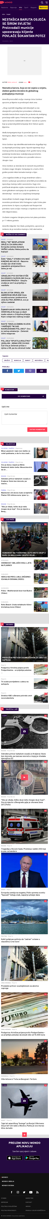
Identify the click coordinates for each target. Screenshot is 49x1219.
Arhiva (28, 1206)
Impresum (4, 1202)
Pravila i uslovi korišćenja (35, 1210)
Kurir (25, 82)
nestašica (39, 360)
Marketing (29, 1198)
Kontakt (29, 1202)
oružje (7, 360)
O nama (3, 1198)
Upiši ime (5, 407)
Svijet (8, 14)
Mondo (5, 1177)
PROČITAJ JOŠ (11, 709)
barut (27, 360)
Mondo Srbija (8, 1181)
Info (3, 14)
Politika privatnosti (8, 1210)
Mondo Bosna (8, 1186)
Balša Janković (12, 82)
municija (17, 360)
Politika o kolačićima (9, 1206)
